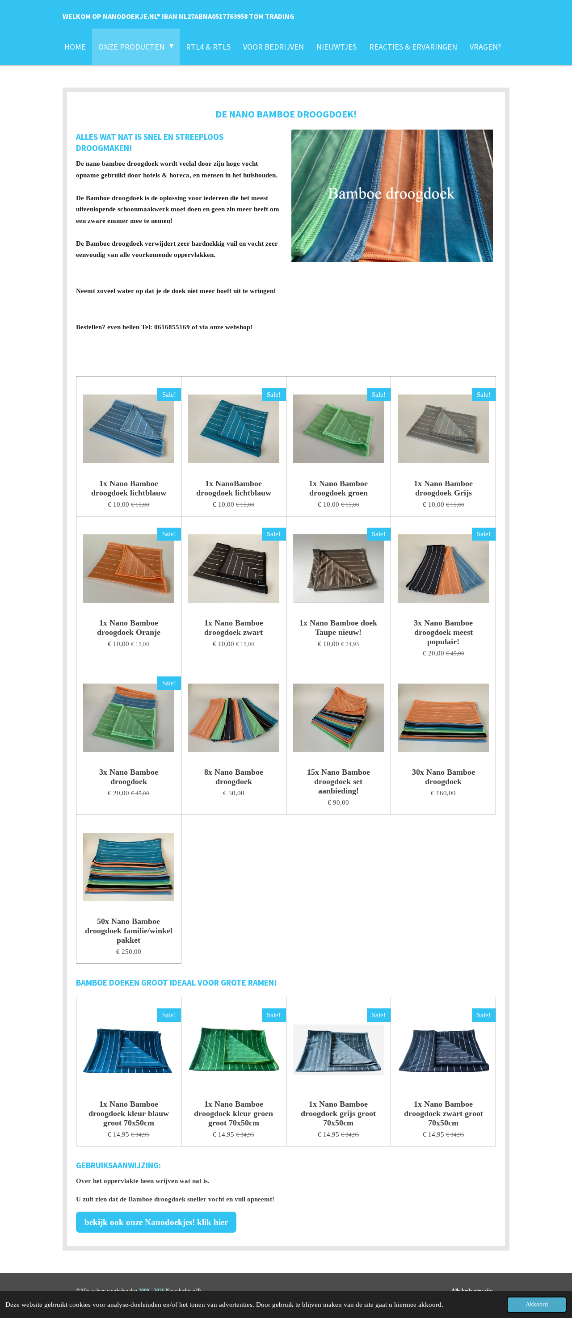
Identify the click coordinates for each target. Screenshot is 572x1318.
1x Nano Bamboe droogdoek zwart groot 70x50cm (443, 1113)
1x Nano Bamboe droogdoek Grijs (443, 488)
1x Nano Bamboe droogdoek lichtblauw (128, 488)
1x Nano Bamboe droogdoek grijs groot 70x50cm (338, 1113)
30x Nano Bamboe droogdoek (443, 777)
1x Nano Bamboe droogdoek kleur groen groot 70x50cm (233, 1113)
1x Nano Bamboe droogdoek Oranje (128, 627)
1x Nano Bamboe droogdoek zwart (233, 627)
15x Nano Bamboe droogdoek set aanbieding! (338, 781)
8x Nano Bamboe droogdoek (233, 777)
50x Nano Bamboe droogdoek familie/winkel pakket (128, 930)
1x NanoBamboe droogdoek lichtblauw (233, 488)
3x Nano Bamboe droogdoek (128, 777)
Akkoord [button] (537, 1304)
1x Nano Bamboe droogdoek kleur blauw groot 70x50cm (128, 1113)
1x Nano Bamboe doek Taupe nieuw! (338, 627)
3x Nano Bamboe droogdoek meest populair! (443, 632)
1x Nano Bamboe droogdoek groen (338, 488)
